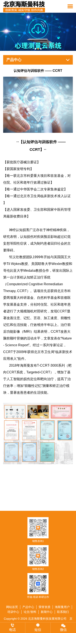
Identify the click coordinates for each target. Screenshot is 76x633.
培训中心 (13, 612)
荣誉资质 (44, 607)
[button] (35, 49)
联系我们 (63, 612)
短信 (37, 630)
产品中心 (28, 607)
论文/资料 (30, 612)
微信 (63, 630)
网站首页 (12, 607)
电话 (12, 630)
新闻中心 (47, 612)
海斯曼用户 (62, 607)
